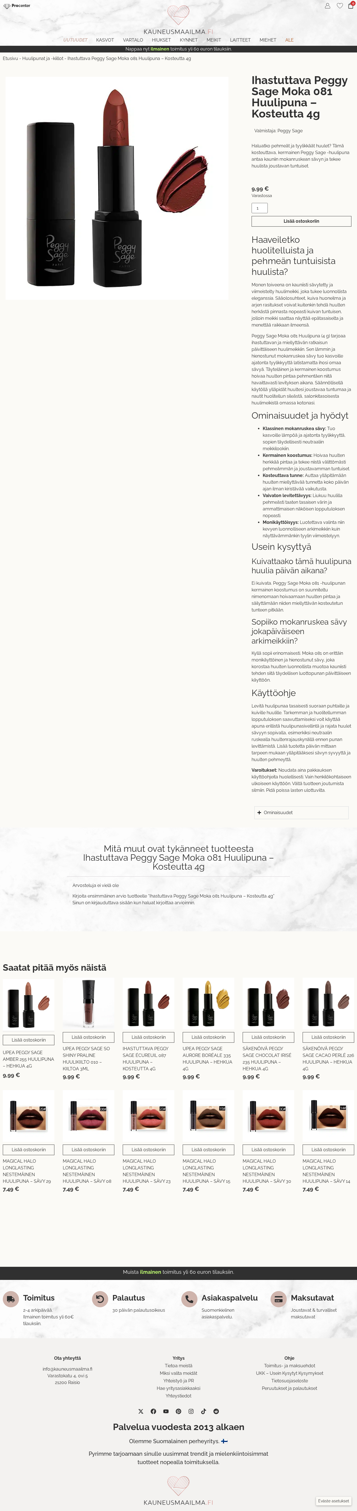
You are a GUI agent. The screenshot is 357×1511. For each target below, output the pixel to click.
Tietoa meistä (178, 1365)
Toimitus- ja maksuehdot (289, 1365)
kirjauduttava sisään (111, 902)
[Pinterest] (178, 1411)
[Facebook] (153, 1411)
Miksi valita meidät (178, 1373)
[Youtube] (166, 1411)
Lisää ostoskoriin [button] (29, 1040)
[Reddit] (216, 1411)
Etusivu (10, 58)
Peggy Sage (290, 130)
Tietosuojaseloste (289, 1380)
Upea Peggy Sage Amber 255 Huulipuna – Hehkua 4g (28, 1059)
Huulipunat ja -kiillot (42, 58)
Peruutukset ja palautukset (289, 1388)
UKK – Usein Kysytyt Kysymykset (289, 1373)
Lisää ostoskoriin (301, 221)
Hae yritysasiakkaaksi (178, 1388)
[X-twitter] (140, 1411)
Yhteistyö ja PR (178, 1380)
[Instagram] (191, 1411)
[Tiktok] (203, 1411)
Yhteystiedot (178, 1396)
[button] (333, 1501)
